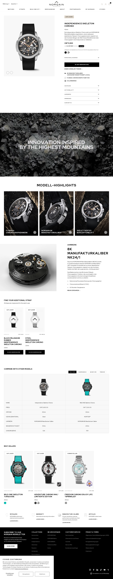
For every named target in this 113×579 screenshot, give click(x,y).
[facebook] (93, 570)
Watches (11, 9)
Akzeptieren (26, 574)
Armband (67, 98)
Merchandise (50, 9)
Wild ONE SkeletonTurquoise (13, 495)
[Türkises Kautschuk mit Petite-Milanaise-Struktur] (5, 503)
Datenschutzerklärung (21, 569)
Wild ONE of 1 (35, 9)
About (62, 9)
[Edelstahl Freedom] (66, 503)
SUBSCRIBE (11, 546)
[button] (8, 72)
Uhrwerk (67, 94)
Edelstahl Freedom (66, 503)
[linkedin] (97, 570)
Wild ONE (72, 372)
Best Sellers (10, 446)
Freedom (102, 372)
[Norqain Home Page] (56, 4)
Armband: (81, 50)
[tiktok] (101, 570)
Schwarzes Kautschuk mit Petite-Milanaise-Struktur (65, 52)
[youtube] (104, 570)
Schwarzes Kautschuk (35, 503)
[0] (109, 4)
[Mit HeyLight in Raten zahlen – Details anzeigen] (84, 46)
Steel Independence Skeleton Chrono (34, 340)
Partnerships (75, 9)
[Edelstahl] (38, 503)
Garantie (68, 102)
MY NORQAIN (90, 9)
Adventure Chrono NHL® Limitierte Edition (46, 495)
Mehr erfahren (73, 290)
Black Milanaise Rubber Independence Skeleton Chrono (13, 341)
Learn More (14, 521)
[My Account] (106, 4)
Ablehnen (42, 574)
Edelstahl (68, 52)
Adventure (93, 372)
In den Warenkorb (13, 352)
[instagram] (90, 570)
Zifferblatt (69, 90)
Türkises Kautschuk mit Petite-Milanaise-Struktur (5, 503)
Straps (22, 9)
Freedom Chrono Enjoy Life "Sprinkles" (79, 495)
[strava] (108, 570)
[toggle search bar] (102, 4)
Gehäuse (67, 86)
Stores (102, 9)
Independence (83, 372)
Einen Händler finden (72, 69)
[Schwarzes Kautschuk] (35, 503)
